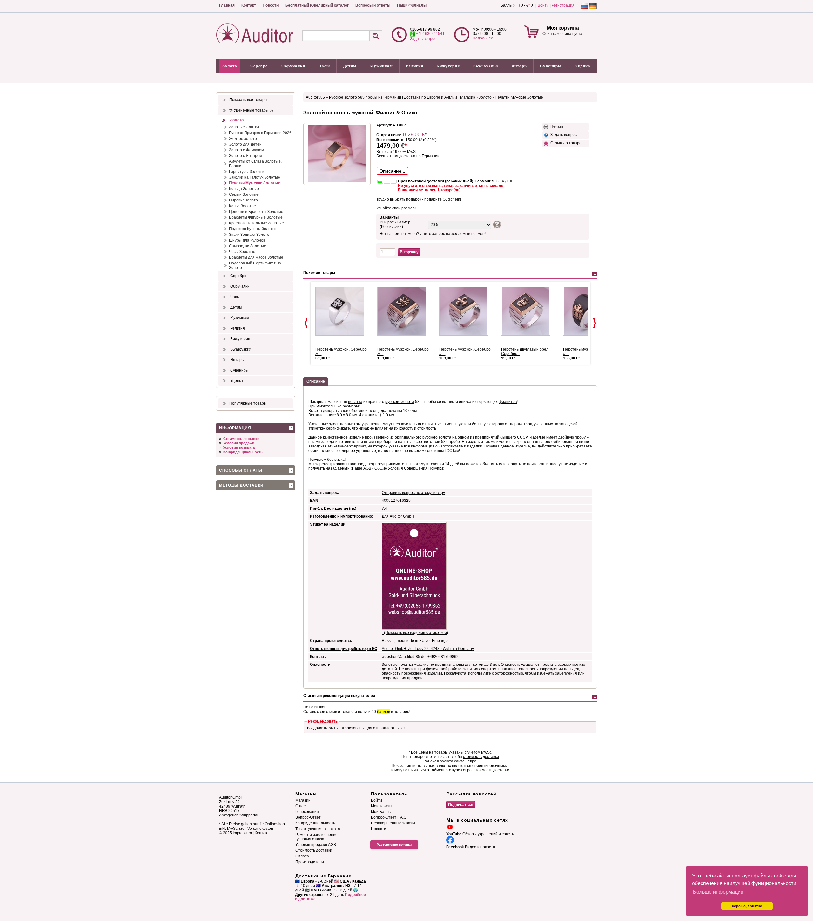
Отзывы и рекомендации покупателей (339, 695)
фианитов (508, 401)
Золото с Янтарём (245, 156)
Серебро (259, 66)
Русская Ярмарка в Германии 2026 (260, 133)
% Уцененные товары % (251, 110)
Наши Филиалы (412, 5)
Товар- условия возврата (317, 829)
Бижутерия (448, 66)
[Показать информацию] (496, 224)
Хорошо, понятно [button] (747, 906)
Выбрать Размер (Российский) (395, 224)
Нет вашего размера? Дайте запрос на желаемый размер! (433, 233)
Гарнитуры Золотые (247, 171)
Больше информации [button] (718, 892)
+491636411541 (430, 33)
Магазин (467, 97)
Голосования (307, 811)
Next (594, 323)
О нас (300, 806)
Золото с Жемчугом (246, 150)
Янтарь (519, 66)
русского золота (399, 401)
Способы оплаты (240, 470)
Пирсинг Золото (243, 200)
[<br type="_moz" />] (342, 311)
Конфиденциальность (243, 452)
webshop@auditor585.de (404, 656)
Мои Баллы (381, 811)
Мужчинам (381, 66)
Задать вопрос (423, 39)
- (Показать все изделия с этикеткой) (415, 633)
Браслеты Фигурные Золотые (256, 217)
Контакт (248, 5)
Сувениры (550, 66)
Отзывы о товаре (564, 143)
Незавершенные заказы (393, 823)
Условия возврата (239, 447)
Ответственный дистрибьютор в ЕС (343, 648)
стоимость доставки (481, 756)
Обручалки (293, 66)
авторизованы (352, 728)
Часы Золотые (242, 251)
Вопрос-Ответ (308, 817)
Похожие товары (319, 272)
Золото (229, 66)
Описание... (392, 171)
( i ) (517, 5)
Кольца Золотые (244, 189)
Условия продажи (238, 443)
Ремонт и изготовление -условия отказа (316, 836)
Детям (349, 66)
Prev (306, 323)
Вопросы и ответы (372, 5)
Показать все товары (248, 100)
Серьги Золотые (244, 194)
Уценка (582, 66)
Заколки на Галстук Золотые (254, 177)
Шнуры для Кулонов (247, 240)
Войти (543, 5)
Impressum (242, 833)
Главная (227, 5)
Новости (271, 5)
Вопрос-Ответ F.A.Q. (389, 817)
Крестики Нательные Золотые (256, 223)
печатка (355, 401)
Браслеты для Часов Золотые (256, 257)
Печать (555, 126)
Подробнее (483, 38)
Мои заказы (381, 806)
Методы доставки (241, 485)
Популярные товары (248, 403)
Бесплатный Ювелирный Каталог (317, 5)
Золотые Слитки (244, 127)
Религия (414, 66)
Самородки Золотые (247, 246)
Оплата (302, 856)
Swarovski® (485, 66)
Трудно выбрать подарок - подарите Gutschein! (418, 199)
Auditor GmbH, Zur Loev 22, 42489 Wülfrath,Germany (428, 648)
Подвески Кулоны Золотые (253, 229)
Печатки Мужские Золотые (254, 183)
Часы (324, 66)
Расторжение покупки (394, 844)
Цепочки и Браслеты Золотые (256, 211)
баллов (383, 711)
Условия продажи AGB (315, 845)
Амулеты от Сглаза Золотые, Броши (255, 163)
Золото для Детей (245, 144)
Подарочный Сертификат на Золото (255, 265)
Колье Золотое (242, 206)
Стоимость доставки (241, 438)
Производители (309, 862)
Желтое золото (243, 138)
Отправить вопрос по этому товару (413, 492)
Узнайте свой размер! (396, 208)
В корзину (409, 252)
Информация (235, 428)
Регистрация (563, 5)
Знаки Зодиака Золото (249, 234)
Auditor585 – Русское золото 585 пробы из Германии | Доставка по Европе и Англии (381, 97)
